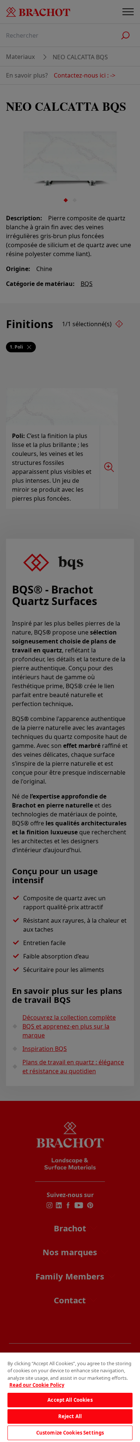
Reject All (70, 1416)
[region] (70, 1397)
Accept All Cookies (69, 1400)
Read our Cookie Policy (36, 1385)
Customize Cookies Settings (70, 1432)
